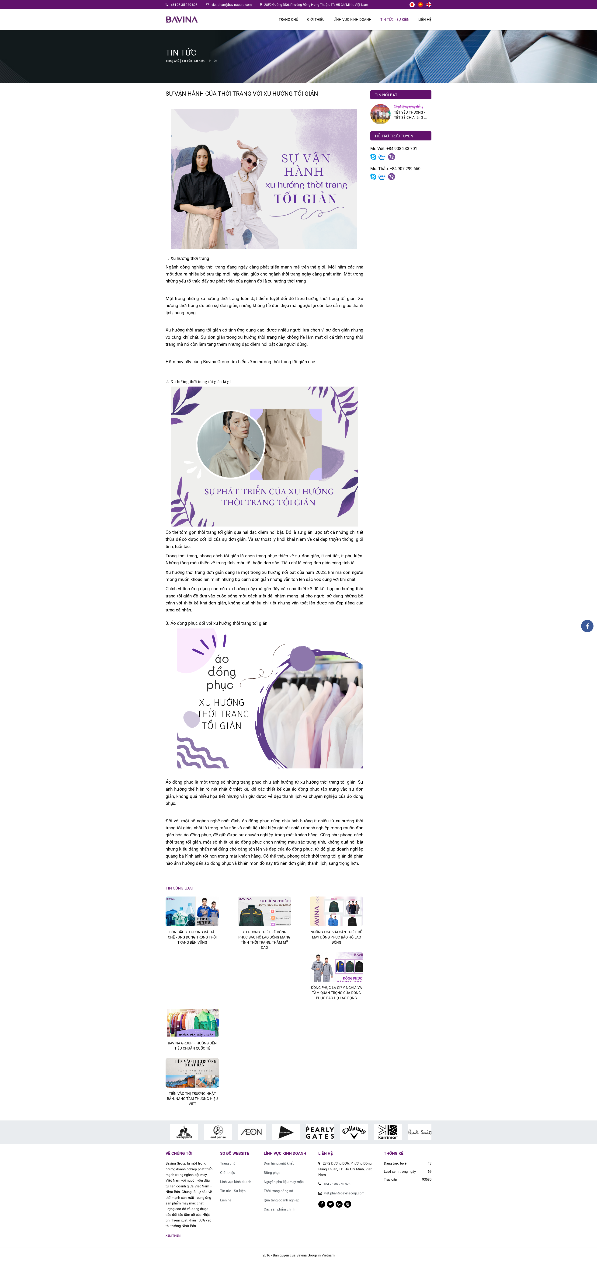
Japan (412, 4)
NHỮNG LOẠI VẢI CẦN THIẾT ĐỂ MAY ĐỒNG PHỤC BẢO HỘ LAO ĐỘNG (336, 937)
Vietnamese (420, 4)
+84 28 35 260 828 (184, 5)
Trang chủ (288, 19)
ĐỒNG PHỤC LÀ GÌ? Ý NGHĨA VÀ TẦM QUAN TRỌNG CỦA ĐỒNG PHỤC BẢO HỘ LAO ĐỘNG (336, 993)
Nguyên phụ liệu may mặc (284, 1182)
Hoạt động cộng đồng (408, 106)
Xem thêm (173, 1235)
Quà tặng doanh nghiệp (281, 1200)
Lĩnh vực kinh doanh (352, 19)
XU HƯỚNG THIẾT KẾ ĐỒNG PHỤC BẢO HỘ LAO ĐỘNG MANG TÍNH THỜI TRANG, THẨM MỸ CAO (264, 940)
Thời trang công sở (278, 1191)
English (428, 4)
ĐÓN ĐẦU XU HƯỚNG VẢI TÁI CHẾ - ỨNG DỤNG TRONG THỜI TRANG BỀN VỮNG (192, 937)
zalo (382, 156)
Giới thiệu (316, 19)
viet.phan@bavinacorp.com (232, 5)
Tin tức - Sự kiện (395, 19)
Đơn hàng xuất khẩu (279, 1163)
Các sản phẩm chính (279, 1209)
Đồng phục (272, 1173)
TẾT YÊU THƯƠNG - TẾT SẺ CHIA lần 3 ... (410, 115)
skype (373, 156)
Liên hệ (424, 19)
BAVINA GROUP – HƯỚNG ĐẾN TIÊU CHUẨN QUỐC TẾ (192, 1045)
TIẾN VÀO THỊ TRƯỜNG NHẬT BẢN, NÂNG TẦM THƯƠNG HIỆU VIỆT (192, 1099)
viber (391, 156)
